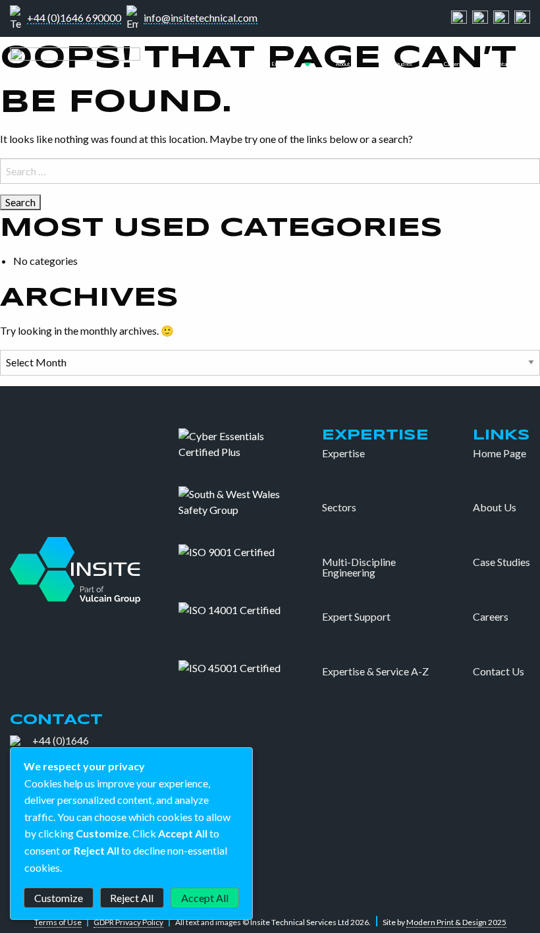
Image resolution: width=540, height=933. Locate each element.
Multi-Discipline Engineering (359, 567)
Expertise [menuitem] (282, 64)
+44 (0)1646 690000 (74, 18)
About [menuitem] (343, 64)
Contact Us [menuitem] (506, 64)
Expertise (343, 453)
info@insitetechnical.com (200, 18)
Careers (490, 616)
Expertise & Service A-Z (375, 671)
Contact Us (498, 671)
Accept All (205, 897)
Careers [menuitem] (453, 64)
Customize (58, 897)
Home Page (499, 453)
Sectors (339, 507)
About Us (494, 507)
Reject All (131, 897)
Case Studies (501, 562)
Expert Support (356, 616)
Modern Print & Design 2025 (456, 922)
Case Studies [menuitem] (396, 64)
